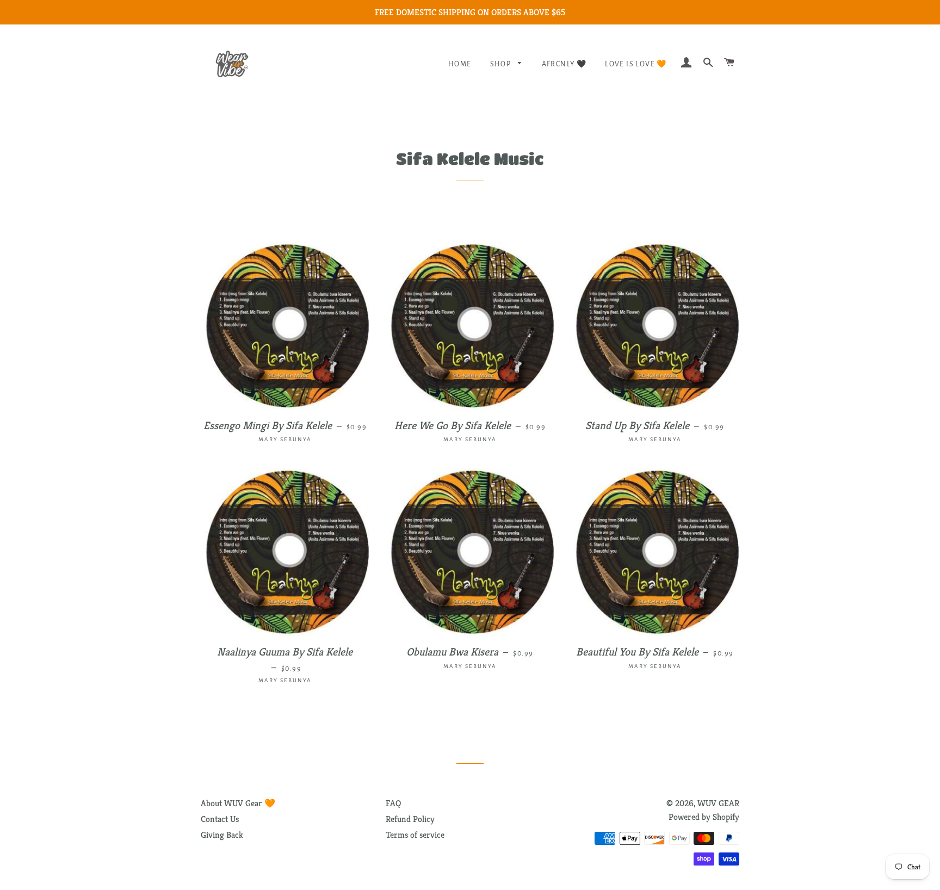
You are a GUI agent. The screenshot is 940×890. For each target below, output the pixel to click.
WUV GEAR (718, 803)
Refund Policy (410, 819)
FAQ (393, 803)
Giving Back (222, 834)
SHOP (501, 64)
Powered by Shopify (704, 817)
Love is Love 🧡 (636, 64)
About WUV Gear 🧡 (238, 803)
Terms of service (415, 834)
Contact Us (220, 819)
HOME (460, 64)
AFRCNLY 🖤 (564, 64)
